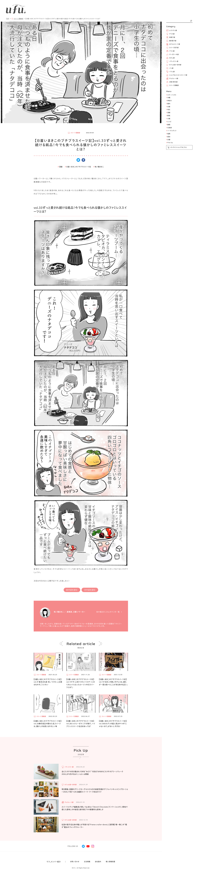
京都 (168, 139)
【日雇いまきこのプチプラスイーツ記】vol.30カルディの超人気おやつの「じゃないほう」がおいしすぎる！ (113, 723)
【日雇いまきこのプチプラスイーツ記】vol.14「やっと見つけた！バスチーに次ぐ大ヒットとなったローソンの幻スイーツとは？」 (80, 683)
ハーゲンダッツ (171, 130)
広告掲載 (87, 861)
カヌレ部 (172, 58)
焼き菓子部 (172, 40)
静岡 (168, 124)
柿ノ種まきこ (98, 167)
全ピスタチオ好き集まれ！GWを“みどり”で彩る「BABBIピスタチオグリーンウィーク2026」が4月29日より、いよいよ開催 (92, 773)
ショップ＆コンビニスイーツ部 (178, 75)
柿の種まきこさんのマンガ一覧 (108, 612)
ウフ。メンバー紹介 (54, 862)
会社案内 (98, 861)
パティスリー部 (173, 61)
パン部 (171, 68)
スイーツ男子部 (174, 47)
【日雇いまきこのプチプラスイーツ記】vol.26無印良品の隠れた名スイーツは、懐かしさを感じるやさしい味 (47, 723)
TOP (7, 18)
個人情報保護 (110, 861)
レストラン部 (173, 30)
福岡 (168, 133)
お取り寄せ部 (173, 82)
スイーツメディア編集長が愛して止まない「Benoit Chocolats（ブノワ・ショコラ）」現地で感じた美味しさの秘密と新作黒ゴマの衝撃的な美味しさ (95, 808)
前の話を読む (72, 590)
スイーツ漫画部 (174, 85)
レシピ (168, 121)
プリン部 (172, 51)
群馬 (168, 115)
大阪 (168, 118)
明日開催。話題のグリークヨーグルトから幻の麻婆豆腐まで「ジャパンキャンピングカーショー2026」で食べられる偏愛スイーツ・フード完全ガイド (95, 790)
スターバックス (171, 95)
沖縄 (168, 97)
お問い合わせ (74, 861)
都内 (168, 103)
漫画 (168, 112)
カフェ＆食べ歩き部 (175, 64)
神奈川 (169, 100)
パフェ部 (172, 71)
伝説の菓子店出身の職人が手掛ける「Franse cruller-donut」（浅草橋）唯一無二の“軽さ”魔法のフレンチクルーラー (94, 826)
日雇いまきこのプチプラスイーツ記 (78, 167)
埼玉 (168, 109)
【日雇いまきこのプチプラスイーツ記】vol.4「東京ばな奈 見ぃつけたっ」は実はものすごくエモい (48, 681)
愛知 (168, 136)
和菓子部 (172, 37)
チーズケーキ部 (174, 54)
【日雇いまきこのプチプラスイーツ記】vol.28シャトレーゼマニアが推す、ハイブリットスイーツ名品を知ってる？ (80, 723)
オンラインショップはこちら (178, 147)
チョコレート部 (173, 78)
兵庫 (168, 106)
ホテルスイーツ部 (174, 44)
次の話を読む (90, 590)
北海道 (169, 127)
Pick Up (169, 142)
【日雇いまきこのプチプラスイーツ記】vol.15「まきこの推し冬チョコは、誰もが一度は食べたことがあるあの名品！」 (113, 681)
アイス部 (172, 34)
